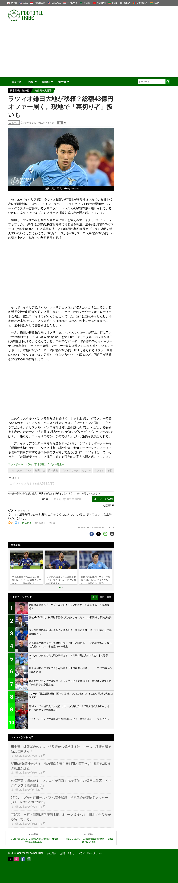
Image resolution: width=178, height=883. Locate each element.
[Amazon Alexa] (29, 859)
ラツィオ (99, 470)
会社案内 (51, 853)
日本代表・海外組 (19, 90)
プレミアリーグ (69, 470)
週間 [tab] (102, 597)
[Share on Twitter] (98, 533)
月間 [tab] (109, 597)
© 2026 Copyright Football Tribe (25, 852)
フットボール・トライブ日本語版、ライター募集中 (36, 464)
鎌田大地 (40, 470)
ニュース (16, 81)
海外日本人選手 (43, 90)
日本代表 (53, 470)
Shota (27, 122)
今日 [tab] (94, 597)
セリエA (86, 470)
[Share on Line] (105, 533)
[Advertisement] (89, 51)
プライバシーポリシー (90, 853)
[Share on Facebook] (92, 533)
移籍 (109, 470)
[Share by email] (112, 533)
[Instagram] (16, 859)
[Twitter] (10, 859)
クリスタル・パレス (20, 470)
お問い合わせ (67, 853)
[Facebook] (23, 859)
